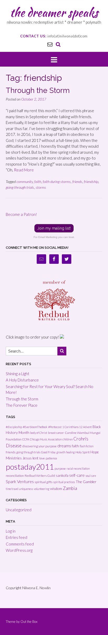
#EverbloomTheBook (35, 427)
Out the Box (28, 621)
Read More (24, 169)
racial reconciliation (78, 468)
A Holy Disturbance (22, 380)
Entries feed (16, 537)
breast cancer (56, 432)
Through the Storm (38, 90)
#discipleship (14, 427)
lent (36, 458)
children (67, 439)
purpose (60, 468)
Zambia (70, 488)
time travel (12, 488)
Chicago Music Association (46, 439)
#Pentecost (55, 427)
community (25, 181)
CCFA (25, 439)
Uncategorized (18, 509)
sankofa (62, 475)
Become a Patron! (21, 214)
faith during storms (57, 181)
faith (37, 181)
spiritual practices (64, 482)
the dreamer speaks (54, 12)
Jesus (27, 458)
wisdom (56, 488)
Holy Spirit (82, 452)
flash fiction (86, 446)
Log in (10, 531)
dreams (64, 445)
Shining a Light (17, 373)
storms (41, 187)
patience (51, 458)
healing (70, 452)
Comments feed (20, 544)
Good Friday (48, 452)
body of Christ (38, 432)
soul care (90, 475)
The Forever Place (21, 405)
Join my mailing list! (54, 228)
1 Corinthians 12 (72, 427)
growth (60, 452)
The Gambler (86, 481)
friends (77, 181)
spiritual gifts (43, 482)
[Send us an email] (49, 44)
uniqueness (26, 488)
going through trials (20, 187)
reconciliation (15, 476)
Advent (87, 427)
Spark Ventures (20, 481)
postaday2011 (30, 466)
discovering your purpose (39, 446)
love (42, 458)
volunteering (41, 488)
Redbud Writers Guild (40, 476)
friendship (91, 181)
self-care (77, 475)
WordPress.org (19, 550)
